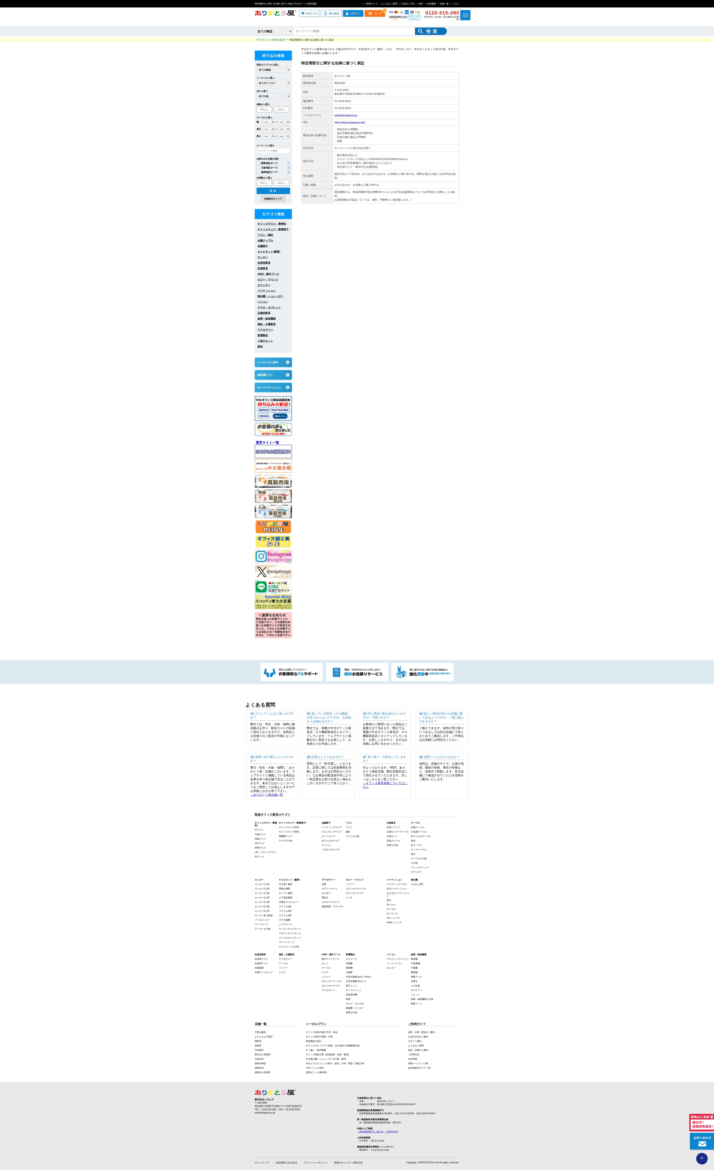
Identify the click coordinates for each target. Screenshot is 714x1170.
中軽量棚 (415, 963)
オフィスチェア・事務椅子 (273, 229)
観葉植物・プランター (333, 906)
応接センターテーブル (398, 831)
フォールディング (420, 867)
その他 (414, 863)
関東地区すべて (269, 163)
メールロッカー (262, 920)
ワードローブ (261, 924)
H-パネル (391, 909)
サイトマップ (262, 1162)
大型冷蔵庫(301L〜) (356, 981)
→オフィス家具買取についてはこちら (385, 785)
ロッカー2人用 (262, 888)
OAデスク (260, 843)
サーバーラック (287, 942)
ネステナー (416, 990)
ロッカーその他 (262, 929)
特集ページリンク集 (418, 1063)
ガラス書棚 (284, 920)
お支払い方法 (408, 3)
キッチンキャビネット (290, 929)
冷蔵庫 (349, 972)
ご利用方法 (413, 1054)
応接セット (392, 836)
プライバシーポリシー (316, 1162)
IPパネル (391, 904)
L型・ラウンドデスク (265, 852)
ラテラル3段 (285, 911)
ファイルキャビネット (290, 937)
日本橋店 (259, 1050)
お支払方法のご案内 (418, 1036)
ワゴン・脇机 (265, 234)
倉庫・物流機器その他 (422, 999)
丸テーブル (416, 845)
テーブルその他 (419, 858)
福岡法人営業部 (262, 1072)
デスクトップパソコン (398, 959)
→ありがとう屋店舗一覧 (266, 794)
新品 (260, 346)
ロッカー (263, 257)
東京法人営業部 (262, 1054)
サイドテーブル (419, 849)
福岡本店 (259, 1068)
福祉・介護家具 (267, 324)
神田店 (258, 1041)
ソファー (350, 884)
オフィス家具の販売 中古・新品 (322, 1032)
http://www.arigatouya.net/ (350, 122)
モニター (391, 968)
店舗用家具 (264, 312)
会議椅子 (263, 246)
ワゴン (349, 827)
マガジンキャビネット (290, 933)
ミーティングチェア (332, 827)
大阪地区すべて (269, 167)
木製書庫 (259, 968)
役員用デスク (261, 959)
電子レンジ (351, 985)
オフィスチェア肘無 (289, 831)
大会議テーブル (419, 831)
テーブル (283, 963)
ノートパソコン (394, 963)
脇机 (348, 831)
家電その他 (351, 1012)
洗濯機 (349, 963)
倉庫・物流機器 (267, 318)
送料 (421, 3)
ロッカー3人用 (262, 893)
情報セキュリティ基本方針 (348, 1162)
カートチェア (328, 836)
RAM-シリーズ (394, 922)
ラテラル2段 (285, 906)
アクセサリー (265, 329)
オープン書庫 (285, 893)
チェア (282, 972)
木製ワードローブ (264, 972)
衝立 (389, 900)
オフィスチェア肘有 (289, 827)
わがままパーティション (398, 894)
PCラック (260, 856)
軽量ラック (416, 1003)
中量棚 (414, 968)
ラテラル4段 (285, 915)
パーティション (267, 290)
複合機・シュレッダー (271, 296)
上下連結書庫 (285, 897)
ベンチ (349, 897)
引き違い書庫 (285, 884)
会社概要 (431, 3)
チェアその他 (285, 840)
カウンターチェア (355, 893)
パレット (415, 994)
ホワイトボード (329, 888)
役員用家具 (264, 262)
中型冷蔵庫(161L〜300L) (358, 976)
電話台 (325, 897)
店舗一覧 (444, 3)
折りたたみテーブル (421, 836)
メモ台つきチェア (331, 849)
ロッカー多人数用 (264, 915)
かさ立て (326, 893)
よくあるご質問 (389, 3)
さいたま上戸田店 (264, 1036)
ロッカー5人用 (262, 902)
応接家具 (263, 268)
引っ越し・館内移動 (316, 1050)
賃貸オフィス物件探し (317, 1072)
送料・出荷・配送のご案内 (421, 1032)
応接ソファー (393, 827)
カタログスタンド (331, 902)
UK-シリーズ (393, 918)
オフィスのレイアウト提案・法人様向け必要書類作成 (332, 1045)
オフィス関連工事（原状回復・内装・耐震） (328, 1054)
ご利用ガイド (371, 3)
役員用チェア (261, 963)
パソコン (263, 301)
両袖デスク (260, 839)
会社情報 (412, 1059)
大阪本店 (259, 1059)
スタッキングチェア (332, 831)
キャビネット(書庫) (269, 251)
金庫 (324, 884)
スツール (326, 845)
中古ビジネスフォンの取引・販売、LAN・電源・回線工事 (335, 1063)
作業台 (414, 981)
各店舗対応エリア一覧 (419, 1068)
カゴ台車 (415, 985)
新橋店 (258, 1045)
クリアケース (285, 924)
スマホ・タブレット (269, 307)
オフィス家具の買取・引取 (319, 1036)
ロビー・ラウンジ (268, 279)
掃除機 (349, 968)
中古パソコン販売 (315, 1068)
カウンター (264, 285)
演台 (413, 854)
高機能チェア (285, 836)
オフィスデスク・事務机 (272, 223)
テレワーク (351, 959)
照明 (348, 999)
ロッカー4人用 (262, 897)
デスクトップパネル (397, 884)
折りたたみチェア (331, 840)
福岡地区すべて (269, 172)
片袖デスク (260, 834)
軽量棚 (414, 959)
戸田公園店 (260, 1032)
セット (325, 963)
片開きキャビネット (289, 902)
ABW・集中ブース (268, 273)
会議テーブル (265, 240)
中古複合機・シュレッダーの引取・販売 (326, 1059)
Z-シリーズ (392, 913)
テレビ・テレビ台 (355, 1003)
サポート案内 (415, 1041)
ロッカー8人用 (262, 911)
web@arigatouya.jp (346, 115)
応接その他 (392, 845)
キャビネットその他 (289, 946)
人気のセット (265, 340)
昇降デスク (260, 847)
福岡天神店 (260, 1063)
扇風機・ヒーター (355, 1008)
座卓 (413, 840)
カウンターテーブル (356, 888)
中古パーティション (397, 888)
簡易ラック (416, 976)
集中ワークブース (331, 959)
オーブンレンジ (353, 990)
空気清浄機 (351, 994)
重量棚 (414, 972)
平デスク (259, 830)
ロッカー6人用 (262, 906)
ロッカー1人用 (262, 884)
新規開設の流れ (313, 1041)
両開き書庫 (284, 888)
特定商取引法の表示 (286, 1162)
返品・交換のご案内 (418, 1050)
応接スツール (393, 840)
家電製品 (263, 335)
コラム (456, 3)
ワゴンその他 (352, 836)
